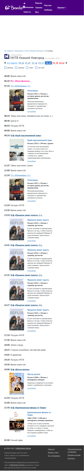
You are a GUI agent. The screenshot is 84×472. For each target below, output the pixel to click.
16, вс (62, 63)
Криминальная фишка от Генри (39, 413)
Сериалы (38, 7)
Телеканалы (28, 7)
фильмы (10, 68)
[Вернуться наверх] (80, 465)
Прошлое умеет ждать (38, 219)
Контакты (71, 458)
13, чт (41, 63)
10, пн (21, 63)
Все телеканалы (54, 456)
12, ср (34, 63)
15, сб (55, 63)
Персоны (47, 5)
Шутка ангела (33, 374)
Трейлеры (48, 10)
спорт (31, 68)
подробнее (31, 111)
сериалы (21, 68)
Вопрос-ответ (53, 452)
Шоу (37, 12)
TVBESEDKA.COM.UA (23, 448)
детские (41, 68)
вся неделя (12, 63)
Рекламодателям (74, 455)
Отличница (32, 90)
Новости (27, 12)
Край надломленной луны (39, 140)
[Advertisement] (42, 32)
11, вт (28, 63)
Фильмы (38, 3)
